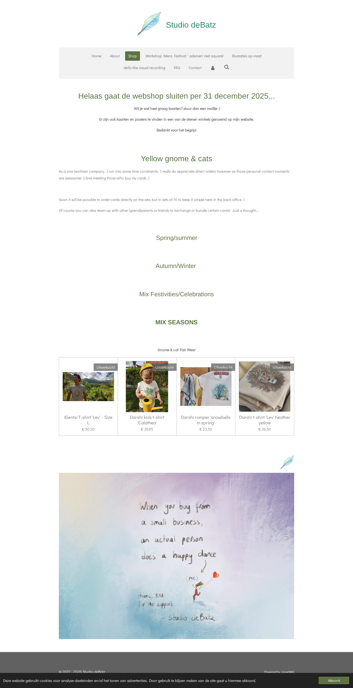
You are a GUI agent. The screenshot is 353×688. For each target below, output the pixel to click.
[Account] (213, 67)
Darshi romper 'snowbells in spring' (206, 420)
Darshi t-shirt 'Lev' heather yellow (264, 420)
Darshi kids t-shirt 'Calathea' (147, 420)
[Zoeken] (226, 67)
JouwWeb (287, 672)
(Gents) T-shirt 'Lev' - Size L (88, 420)
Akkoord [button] (334, 680)
